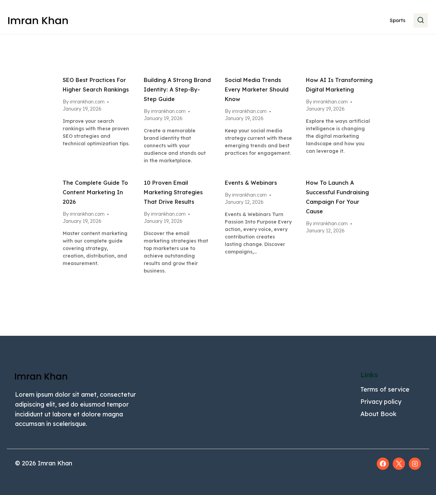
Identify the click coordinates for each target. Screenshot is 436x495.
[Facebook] (383, 464)
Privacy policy (380, 402)
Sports (397, 20)
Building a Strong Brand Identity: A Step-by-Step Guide (177, 89)
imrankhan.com (87, 102)
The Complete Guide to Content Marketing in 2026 (95, 192)
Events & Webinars (251, 182)
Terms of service (384, 389)
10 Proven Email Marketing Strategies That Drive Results (173, 192)
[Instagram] (415, 464)
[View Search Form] (421, 20)
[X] (399, 464)
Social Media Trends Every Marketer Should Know (257, 89)
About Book (378, 414)
